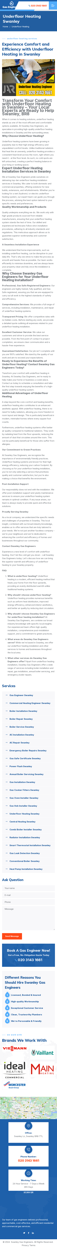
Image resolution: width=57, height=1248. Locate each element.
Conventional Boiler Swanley (25, 861)
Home (5, 26)
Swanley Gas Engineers (22, 1242)
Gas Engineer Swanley (21, 695)
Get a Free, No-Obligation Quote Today (28, 955)
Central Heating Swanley (22, 821)
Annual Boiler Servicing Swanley (26, 774)
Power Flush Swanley (21, 766)
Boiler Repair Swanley (21, 719)
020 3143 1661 (39, 5)
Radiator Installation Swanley (25, 837)
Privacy (25, 1245)
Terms (32, 1245)
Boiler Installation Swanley (23, 711)
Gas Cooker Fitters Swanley (24, 790)
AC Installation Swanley (22, 734)
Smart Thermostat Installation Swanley (30, 845)
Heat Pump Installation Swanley (26, 869)
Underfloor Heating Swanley (24, 813)
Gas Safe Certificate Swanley (25, 758)
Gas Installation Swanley (22, 782)
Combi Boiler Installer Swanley (26, 829)
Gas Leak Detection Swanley (25, 853)
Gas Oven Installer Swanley (24, 798)
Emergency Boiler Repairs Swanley (28, 750)
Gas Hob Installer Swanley (23, 806)
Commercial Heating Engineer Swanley (30, 703)
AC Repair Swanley (19, 742)
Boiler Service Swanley (22, 727)
